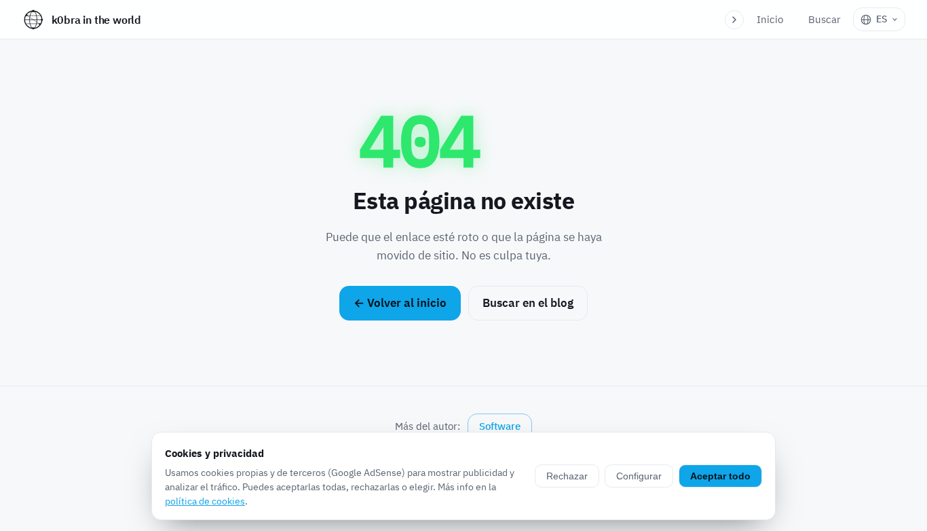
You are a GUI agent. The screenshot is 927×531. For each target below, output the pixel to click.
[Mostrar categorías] (734, 19)
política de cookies (205, 501)
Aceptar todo (720, 476)
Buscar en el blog (528, 302)
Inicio (770, 19)
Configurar (639, 476)
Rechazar (567, 476)
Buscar (824, 19)
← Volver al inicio (400, 302)
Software (500, 426)
